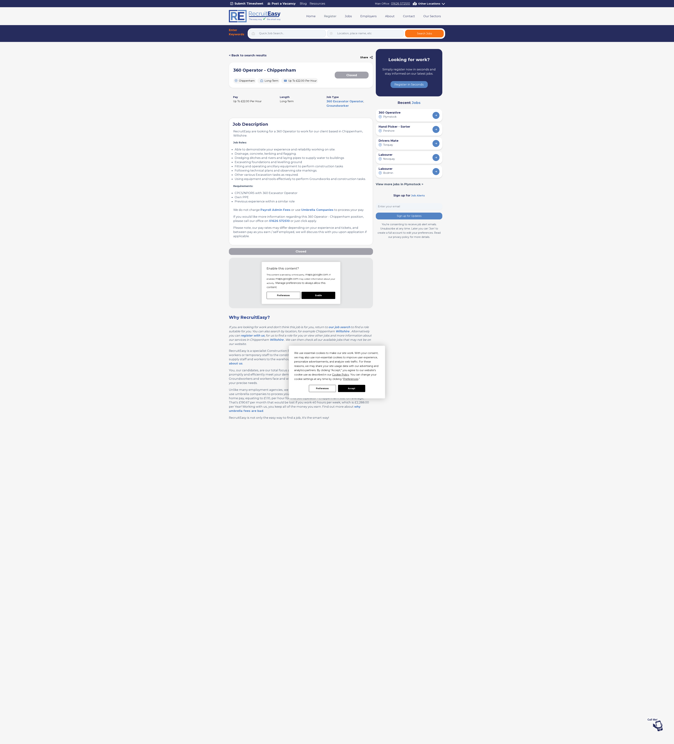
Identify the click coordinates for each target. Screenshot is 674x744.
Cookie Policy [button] (340, 374)
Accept (351, 388)
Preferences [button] (350, 379)
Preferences (322, 388)
